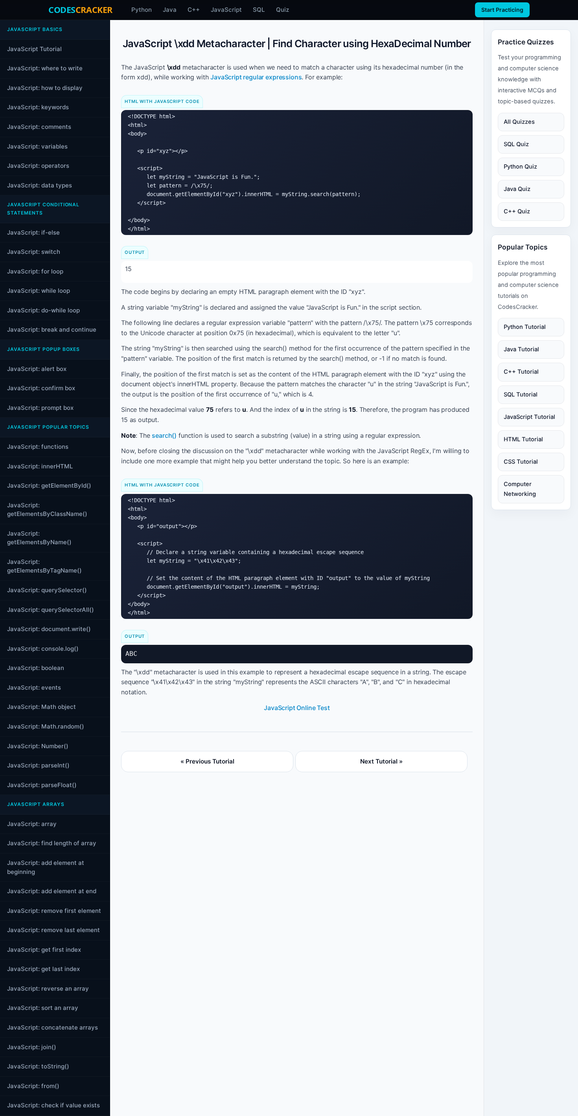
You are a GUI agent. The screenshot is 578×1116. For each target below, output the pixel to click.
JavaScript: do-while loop (43, 310)
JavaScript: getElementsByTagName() (44, 566)
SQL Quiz (516, 144)
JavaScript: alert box (36, 369)
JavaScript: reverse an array (48, 988)
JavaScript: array (32, 824)
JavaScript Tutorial (34, 49)
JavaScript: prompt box (40, 407)
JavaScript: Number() (37, 745)
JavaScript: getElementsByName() (39, 538)
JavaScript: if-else (33, 232)
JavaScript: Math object (41, 706)
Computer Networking (520, 488)
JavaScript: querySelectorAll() (50, 609)
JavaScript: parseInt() (38, 765)
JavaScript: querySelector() (47, 590)
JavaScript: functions (37, 446)
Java (170, 9)
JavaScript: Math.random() (45, 726)
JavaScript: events (34, 687)
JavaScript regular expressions (256, 77)
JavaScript (226, 9)
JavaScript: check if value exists (53, 1105)
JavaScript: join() (31, 1047)
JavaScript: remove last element (53, 930)
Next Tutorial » (381, 761)
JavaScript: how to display (45, 88)
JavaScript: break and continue (51, 329)
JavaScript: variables (37, 146)
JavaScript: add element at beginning (45, 867)
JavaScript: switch (33, 251)
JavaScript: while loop (38, 290)
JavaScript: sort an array (42, 1007)
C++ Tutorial (521, 371)
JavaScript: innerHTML (40, 466)
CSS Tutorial (521, 461)
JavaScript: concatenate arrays (52, 1027)
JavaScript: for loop (35, 271)
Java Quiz (517, 189)
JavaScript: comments (39, 126)
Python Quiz (520, 166)
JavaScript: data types (39, 185)
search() (164, 435)
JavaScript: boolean (35, 668)
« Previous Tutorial (207, 761)
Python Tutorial (525, 326)
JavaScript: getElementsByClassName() (47, 509)
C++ (194, 9)
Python (141, 9)
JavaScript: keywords (38, 107)
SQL (259, 9)
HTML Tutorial (523, 438)
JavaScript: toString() (38, 1066)
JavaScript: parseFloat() (42, 785)
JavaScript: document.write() (49, 629)
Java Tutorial (521, 349)
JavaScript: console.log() (43, 648)
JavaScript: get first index (44, 949)
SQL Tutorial (521, 394)
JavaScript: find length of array (51, 843)
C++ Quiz (517, 211)
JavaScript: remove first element (54, 910)
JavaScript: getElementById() (49, 485)
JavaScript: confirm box (41, 388)
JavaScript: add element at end (51, 891)
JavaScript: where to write (45, 68)
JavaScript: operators (38, 165)
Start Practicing (502, 9)
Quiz (282, 9)
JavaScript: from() (33, 1086)
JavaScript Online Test (296, 708)
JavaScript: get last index (43, 969)
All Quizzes (519, 121)
